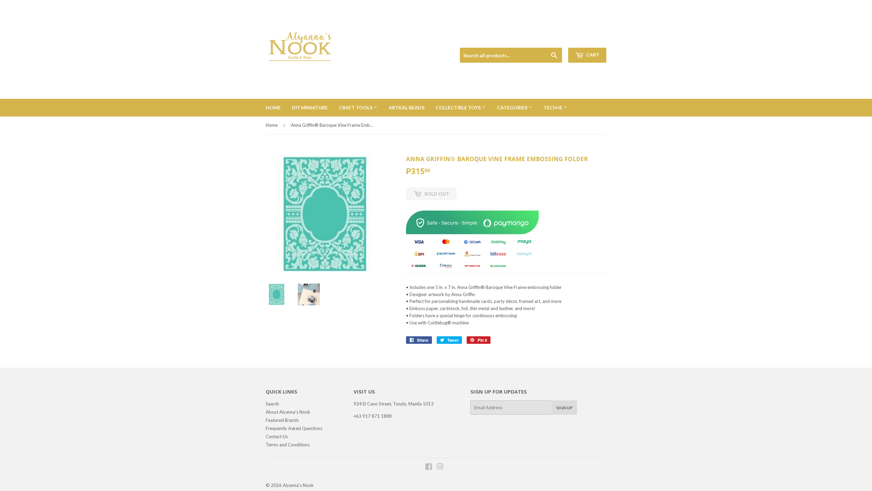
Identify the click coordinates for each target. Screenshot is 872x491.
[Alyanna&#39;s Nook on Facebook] (428, 467)
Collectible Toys (459, 107)
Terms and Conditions (288, 444)
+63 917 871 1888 (373, 416)
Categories (512, 107)
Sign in (559, 39)
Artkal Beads (406, 107)
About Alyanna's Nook (288, 412)
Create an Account (589, 39)
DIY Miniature (310, 107)
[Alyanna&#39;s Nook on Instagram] (440, 467)
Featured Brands (282, 420)
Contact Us (277, 436)
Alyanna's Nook (298, 485)
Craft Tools (356, 107)
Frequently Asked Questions (294, 428)
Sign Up (564, 407)
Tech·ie (553, 107)
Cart (592, 55)
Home (273, 107)
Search (272, 403)
